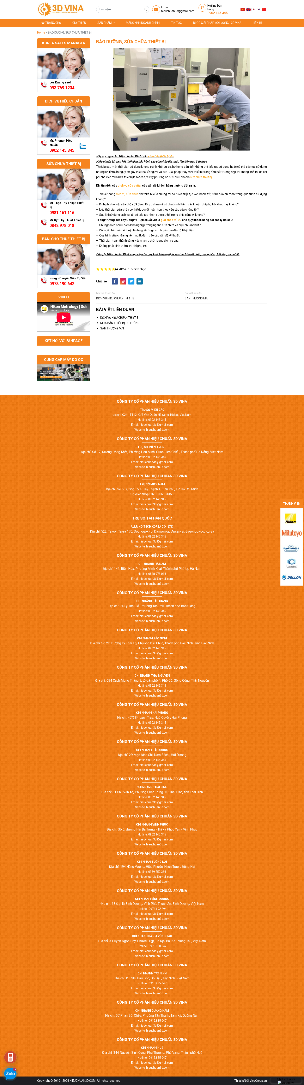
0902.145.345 (217, 13)
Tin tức (176, 22)
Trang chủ (53, 22)
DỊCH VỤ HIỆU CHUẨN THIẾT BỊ (115, 298)
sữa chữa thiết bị (201, 177)
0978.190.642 (61, 283)
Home (41, 32)
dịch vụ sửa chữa (129, 185)
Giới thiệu (79, 22)
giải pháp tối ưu (171, 220)
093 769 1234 (61, 87)
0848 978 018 (61, 225)
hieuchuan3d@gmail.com (177, 11)
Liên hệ (258, 22)
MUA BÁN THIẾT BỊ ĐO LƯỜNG (119, 323)
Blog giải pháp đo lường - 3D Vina (217, 22)
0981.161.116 (61, 212)
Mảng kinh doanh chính (143, 22)
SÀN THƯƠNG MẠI (196, 298)
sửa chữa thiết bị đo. (160, 156)
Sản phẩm (104, 22)
